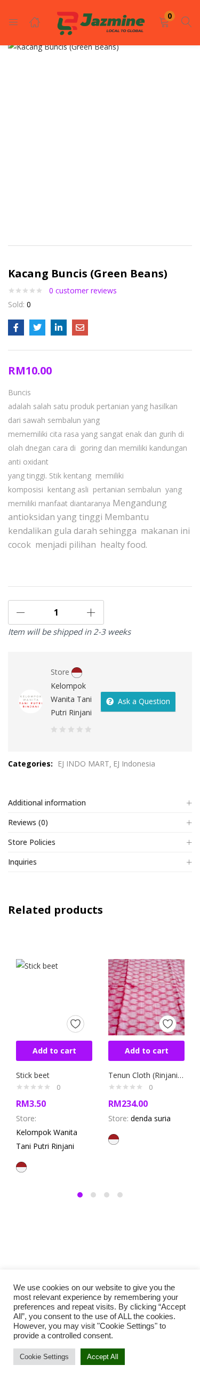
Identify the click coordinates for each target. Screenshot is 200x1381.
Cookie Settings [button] (44, 1357)
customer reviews (83, 290)
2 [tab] (93, 1195)
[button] (164, 22)
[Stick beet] (54, 996)
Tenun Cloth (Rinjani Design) (146, 1075)
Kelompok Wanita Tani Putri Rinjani (71, 699)
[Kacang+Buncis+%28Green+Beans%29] (37, 328)
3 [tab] (106, 1195)
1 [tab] (80, 1195)
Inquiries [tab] (22, 862)
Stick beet (33, 1075)
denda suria (151, 1118)
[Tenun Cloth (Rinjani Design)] (146, 996)
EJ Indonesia (134, 764)
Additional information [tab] (47, 802)
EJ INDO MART (83, 764)
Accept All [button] (102, 1357)
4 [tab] (120, 1195)
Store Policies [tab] (31, 842)
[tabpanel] (54, 1058)
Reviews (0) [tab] (28, 822)
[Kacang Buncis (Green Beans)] (16, 328)
